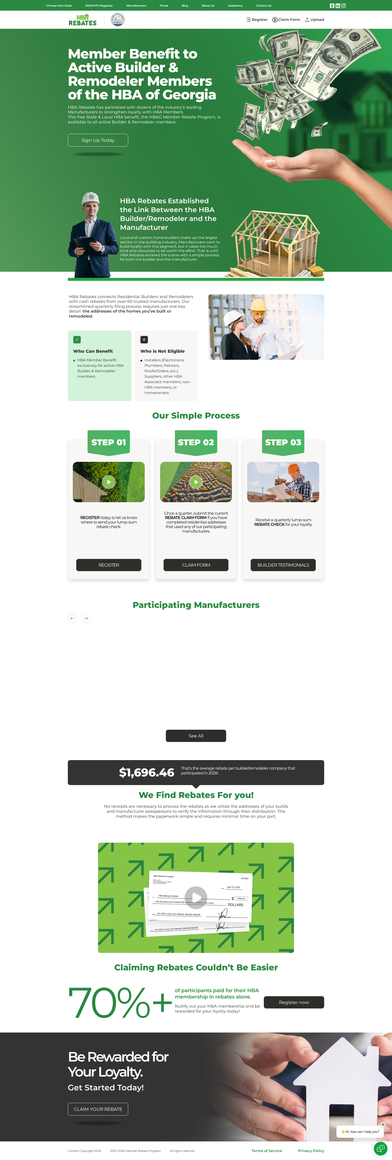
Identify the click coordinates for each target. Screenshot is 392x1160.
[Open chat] (380, 1148)
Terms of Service (267, 1151)
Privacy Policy (311, 1151)
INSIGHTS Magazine (99, 5)
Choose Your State (59, 5)
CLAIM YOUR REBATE (98, 1109)
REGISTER (108, 565)
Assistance (235, 5)
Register (260, 19)
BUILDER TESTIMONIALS (283, 565)
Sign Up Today (98, 140)
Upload (317, 19)
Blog (185, 5)
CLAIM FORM (196, 565)
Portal (164, 5)
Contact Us (263, 5)
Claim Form (289, 19)
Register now (294, 1002)
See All (196, 736)
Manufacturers (136, 5)
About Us (208, 5)
